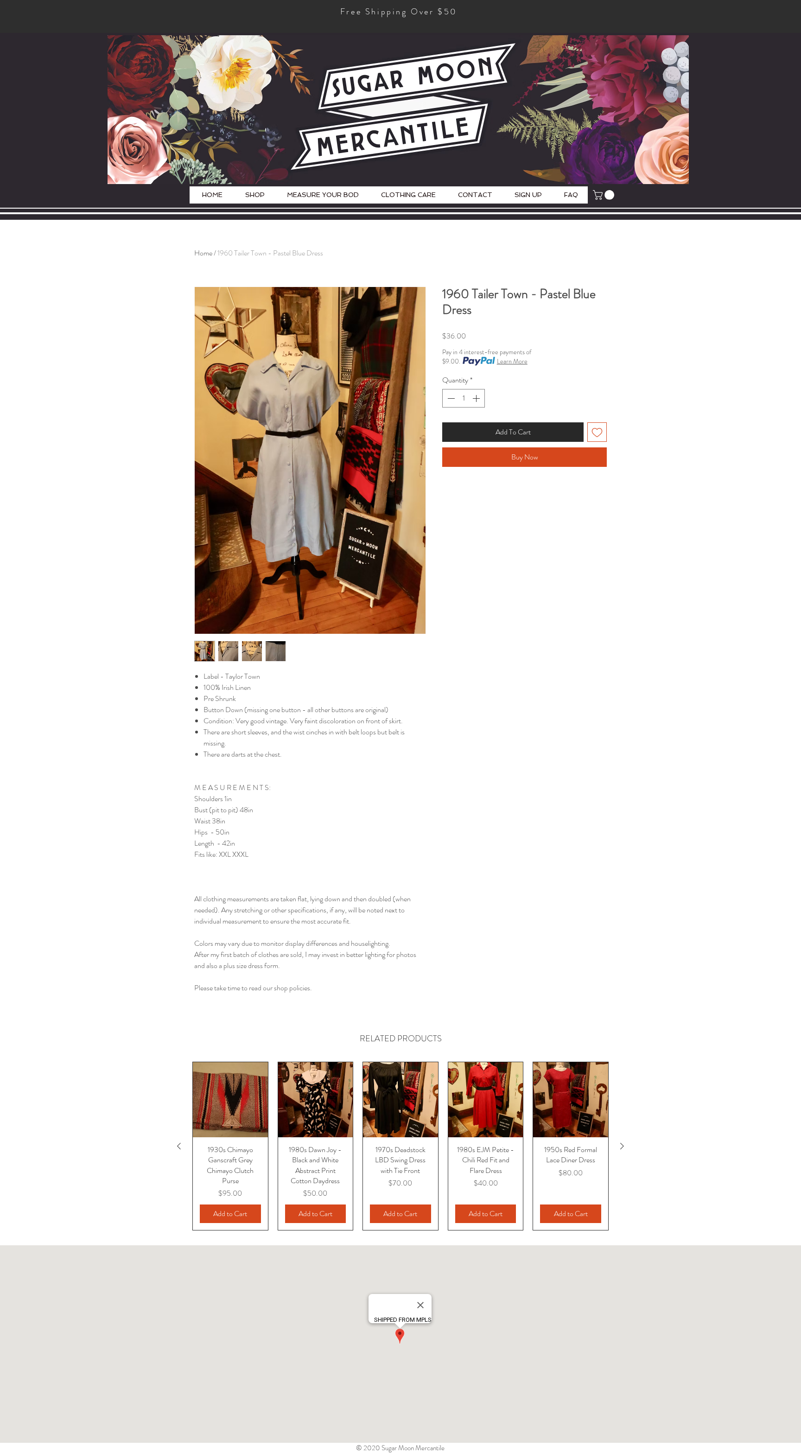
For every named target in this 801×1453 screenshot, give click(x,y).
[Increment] (476, 398)
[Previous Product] (178, 1146)
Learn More (512, 361)
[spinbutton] (463, 398)
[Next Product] (622, 1146)
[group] (400, 1146)
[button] (605, 195)
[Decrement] (450, 398)
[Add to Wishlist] (597, 432)
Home (203, 253)
